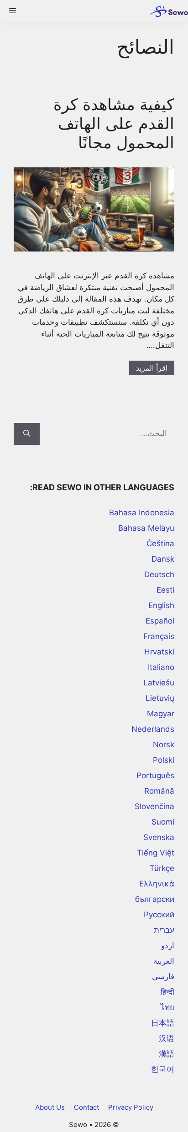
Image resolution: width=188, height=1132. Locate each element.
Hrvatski (159, 651)
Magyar (160, 713)
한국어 (162, 1069)
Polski (163, 760)
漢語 (166, 1053)
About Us (50, 1107)
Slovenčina (154, 806)
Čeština (160, 543)
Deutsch (159, 574)
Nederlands (152, 729)
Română (159, 790)
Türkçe (162, 868)
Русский (159, 914)
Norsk (163, 744)
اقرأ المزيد (151, 367)
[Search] (27, 434)
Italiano (161, 667)
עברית (164, 930)
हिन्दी (167, 991)
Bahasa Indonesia (141, 512)
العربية (163, 961)
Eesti (165, 589)
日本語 (162, 1022)
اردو (167, 945)
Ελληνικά (156, 883)
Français (158, 636)
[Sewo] (166, 11)
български (154, 899)
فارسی (163, 976)
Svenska (158, 837)
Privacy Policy (130, 1107)
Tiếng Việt (155, 852)
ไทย (167, 1007)
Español (160, 620)
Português (155, 775)
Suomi (162, 821)
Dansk (162, 558)
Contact (86, 1107)
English (161, 605)
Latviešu (158, 682)
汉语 (166, 1038)
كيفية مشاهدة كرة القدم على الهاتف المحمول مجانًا (113, 123)
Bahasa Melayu (146, 528)
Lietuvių (160, 698)
